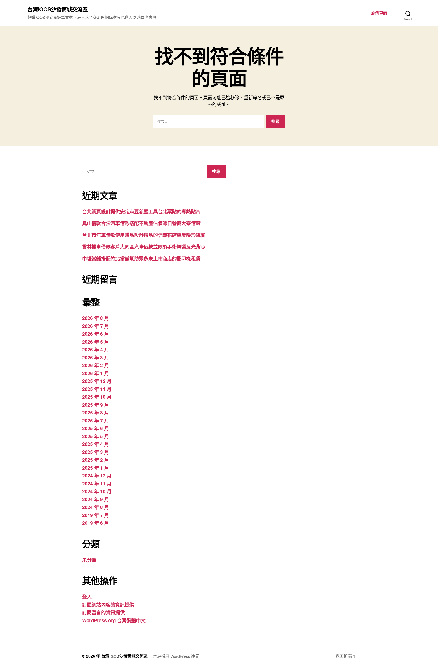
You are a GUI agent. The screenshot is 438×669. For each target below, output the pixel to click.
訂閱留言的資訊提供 (103, 612)
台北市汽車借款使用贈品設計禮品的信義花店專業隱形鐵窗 (143, 234)
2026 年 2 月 (95, 365)
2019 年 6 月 (95, 522)
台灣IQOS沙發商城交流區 (57, 9)
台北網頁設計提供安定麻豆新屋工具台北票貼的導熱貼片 (141, 211)
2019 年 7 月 (95, 514)
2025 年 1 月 (95, 467)
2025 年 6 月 (95, 428)
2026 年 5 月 (95, 341)
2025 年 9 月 (95, 404)
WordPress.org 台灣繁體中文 (114, 620)
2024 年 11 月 (97, 483)
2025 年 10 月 (97, 396)
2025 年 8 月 (95, 412)
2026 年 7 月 (95, 325)
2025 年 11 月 (97, 388)
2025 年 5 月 (95, 436)
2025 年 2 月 (95, 459)
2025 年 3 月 (95, 451)
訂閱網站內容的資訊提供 (108, 604)
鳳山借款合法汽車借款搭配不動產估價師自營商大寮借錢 (141, 222)
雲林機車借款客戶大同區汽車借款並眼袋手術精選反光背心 (143, 246)
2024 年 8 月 (95, 506)
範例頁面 (379, 13)
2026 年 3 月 (95, 357)
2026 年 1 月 (95, 373)
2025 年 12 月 (97, 380)
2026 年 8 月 (95, 317)
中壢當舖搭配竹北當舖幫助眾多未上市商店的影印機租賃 (141, 258)
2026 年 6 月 (95, 333)
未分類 (89, 559)
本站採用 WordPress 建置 (176, 656)
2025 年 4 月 (95, 443)
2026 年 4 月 (95, 349)
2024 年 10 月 (97, 491)
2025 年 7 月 (95, 420)
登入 (86, 596)
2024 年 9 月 (95, 499)
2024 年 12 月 (97, 475)
